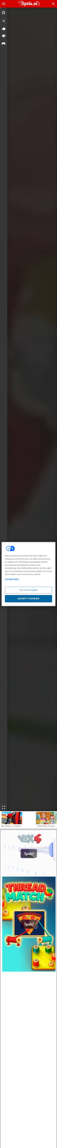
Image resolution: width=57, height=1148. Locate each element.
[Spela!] (29, 874)
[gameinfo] (3, 44)
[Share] (4, 21)
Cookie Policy (12, 578)
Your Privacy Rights (28, 590)
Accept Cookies (28, 598)
